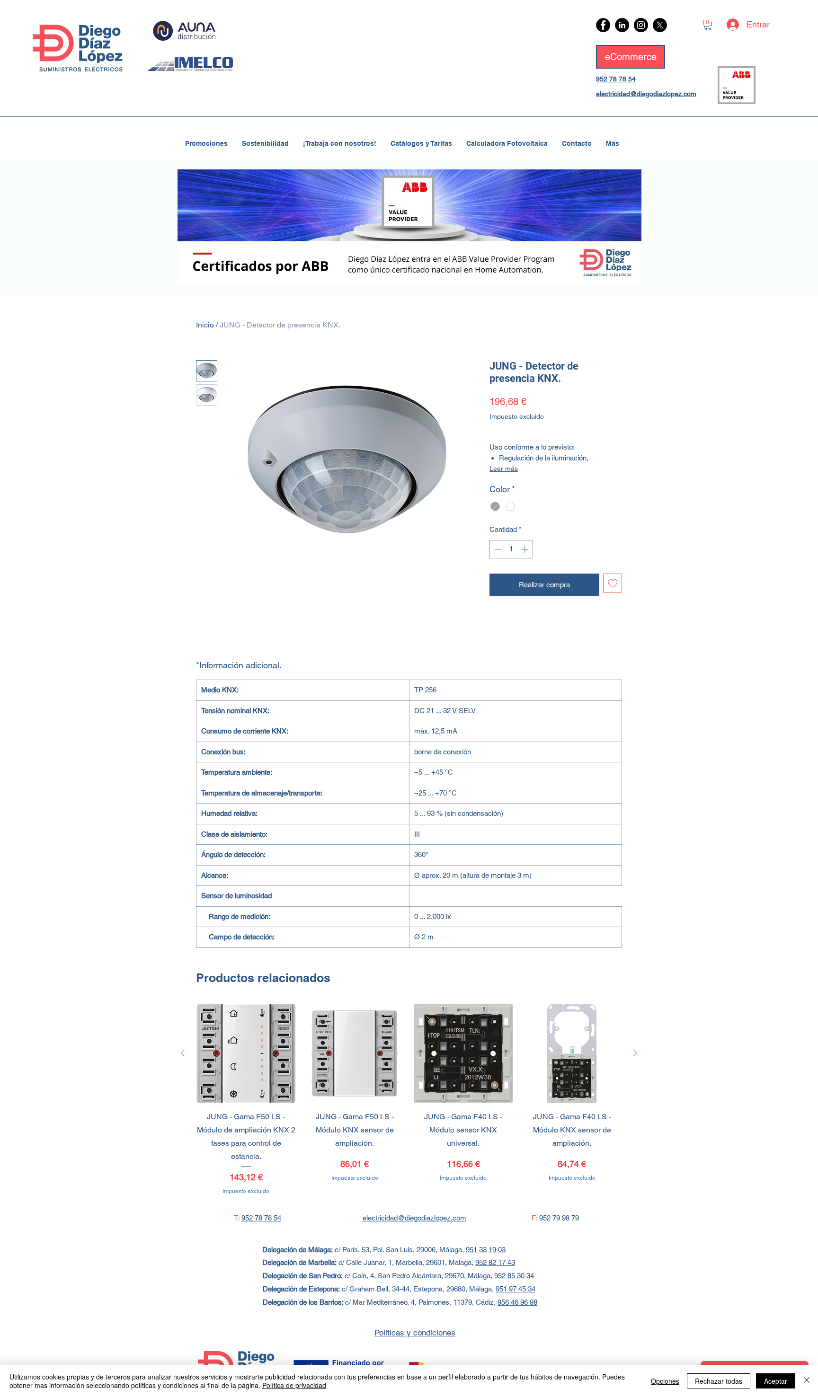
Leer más (503, 468)
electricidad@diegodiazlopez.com (646, 93)
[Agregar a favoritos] (612, 583)
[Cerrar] (806, 1380)
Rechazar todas (718, 1381)
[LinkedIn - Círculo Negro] (622, 25)
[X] (660, 25)
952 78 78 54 (616, 79)
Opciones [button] (665, 1381)
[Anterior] (182, 1053)
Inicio (205, 324)
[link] (708, 25)
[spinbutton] (511, 549)
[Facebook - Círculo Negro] (603, 25)
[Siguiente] (635, 1053)
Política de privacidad (294, 1385)
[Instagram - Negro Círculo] (641, 25)
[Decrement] (497, 549)
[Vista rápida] (246, 1053)
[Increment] (525, 549)
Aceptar (775, 1381)
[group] (409, 1099)
